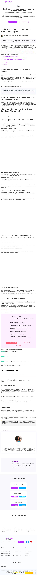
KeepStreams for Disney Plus (5, 553)
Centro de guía (27, 555)
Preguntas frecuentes (28, 551)
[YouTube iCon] (31, 542)
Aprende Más (18, 345)
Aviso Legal (3, 570)
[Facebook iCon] (26, 542)
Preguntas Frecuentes (6, 62)
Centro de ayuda (27, 553)
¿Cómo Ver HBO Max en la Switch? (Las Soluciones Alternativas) (14, 59)
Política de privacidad (24, 570)
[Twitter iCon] (29, 542)
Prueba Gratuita (13, 342)
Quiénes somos (3, 566)
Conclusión (5, 64)
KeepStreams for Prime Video (5, 551)
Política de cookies (33, 570)
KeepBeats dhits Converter (17, 562)
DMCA (19, 570)
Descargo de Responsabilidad (11, 570)
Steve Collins (6, 35)
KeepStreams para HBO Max (6, 309)
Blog (25, 557)
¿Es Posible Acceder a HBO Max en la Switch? (10, 56)
